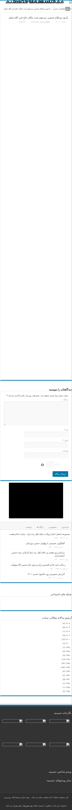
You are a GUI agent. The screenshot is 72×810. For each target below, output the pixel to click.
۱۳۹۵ (68, 663)
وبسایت (65, 451)
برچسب (29, 527)
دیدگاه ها (40, 527)
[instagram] (39, 801)
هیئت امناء (34, 22)
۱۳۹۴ (68, 667)
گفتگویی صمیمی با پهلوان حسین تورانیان (45, 543)
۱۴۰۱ (68, 639)
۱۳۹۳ (68, 671)
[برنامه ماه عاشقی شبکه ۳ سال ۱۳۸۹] (59, 786)
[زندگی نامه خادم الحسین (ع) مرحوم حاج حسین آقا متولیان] (68, 564)
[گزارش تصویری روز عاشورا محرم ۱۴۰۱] (68, 574)
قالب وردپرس (9, 797)
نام (66, 430)
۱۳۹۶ (68, 659)
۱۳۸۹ (68, 683)
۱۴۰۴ (68, 627)
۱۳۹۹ (68, 647)
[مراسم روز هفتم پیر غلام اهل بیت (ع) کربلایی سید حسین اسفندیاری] (68, 552)
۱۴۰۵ (68, 623)
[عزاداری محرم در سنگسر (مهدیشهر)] (69, 786)
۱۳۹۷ (68, 655)
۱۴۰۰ (68, 643)
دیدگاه (65, 400)
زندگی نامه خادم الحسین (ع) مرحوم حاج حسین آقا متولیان (38, 565)
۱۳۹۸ (68, 651)
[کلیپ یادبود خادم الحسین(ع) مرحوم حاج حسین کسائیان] (54, 786)
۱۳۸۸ (68, 687)
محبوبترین (53, 527)
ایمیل (65, 440)
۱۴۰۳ (68, 631)
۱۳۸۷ (68, 691)
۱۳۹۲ (68, 675)
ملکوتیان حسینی (59, 9)
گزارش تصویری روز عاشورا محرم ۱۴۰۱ (46, 574)
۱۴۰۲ (68, 635)
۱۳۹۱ (68, 679)
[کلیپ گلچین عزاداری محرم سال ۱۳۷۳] (64, 786)
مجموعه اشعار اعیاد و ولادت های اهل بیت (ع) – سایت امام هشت (39, 534)
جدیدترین (65, 527)
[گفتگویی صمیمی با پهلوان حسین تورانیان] (68, 543)
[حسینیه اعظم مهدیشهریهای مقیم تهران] (36, 2)
